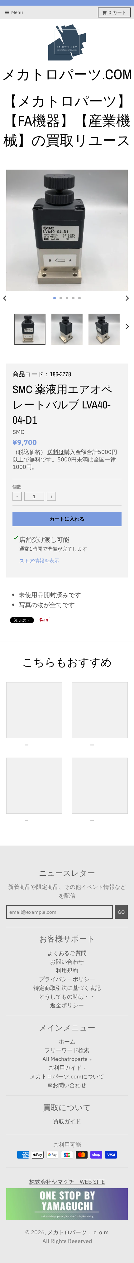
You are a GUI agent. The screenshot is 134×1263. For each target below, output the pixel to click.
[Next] (127, 298)
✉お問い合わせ (67, 1085)
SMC (18, 432)
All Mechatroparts (65, 1059)
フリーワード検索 (67, 1050)
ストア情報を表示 (39, 560)
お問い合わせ (67, 961)
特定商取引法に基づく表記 (67, 987)
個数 (16, 486)
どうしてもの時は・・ (67, 996)
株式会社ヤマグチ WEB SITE (67, 1181)
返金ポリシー (67, 1005)
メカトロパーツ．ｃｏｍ (78, 1232)
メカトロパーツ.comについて (67, 1076)
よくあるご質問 (67, 953)
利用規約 (67, 970)
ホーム (67, 1041)
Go (121, 912)
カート (117, 12)
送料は (55, 452)
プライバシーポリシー (67, 979)
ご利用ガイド (65, 1067)
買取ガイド (67, 1121)
